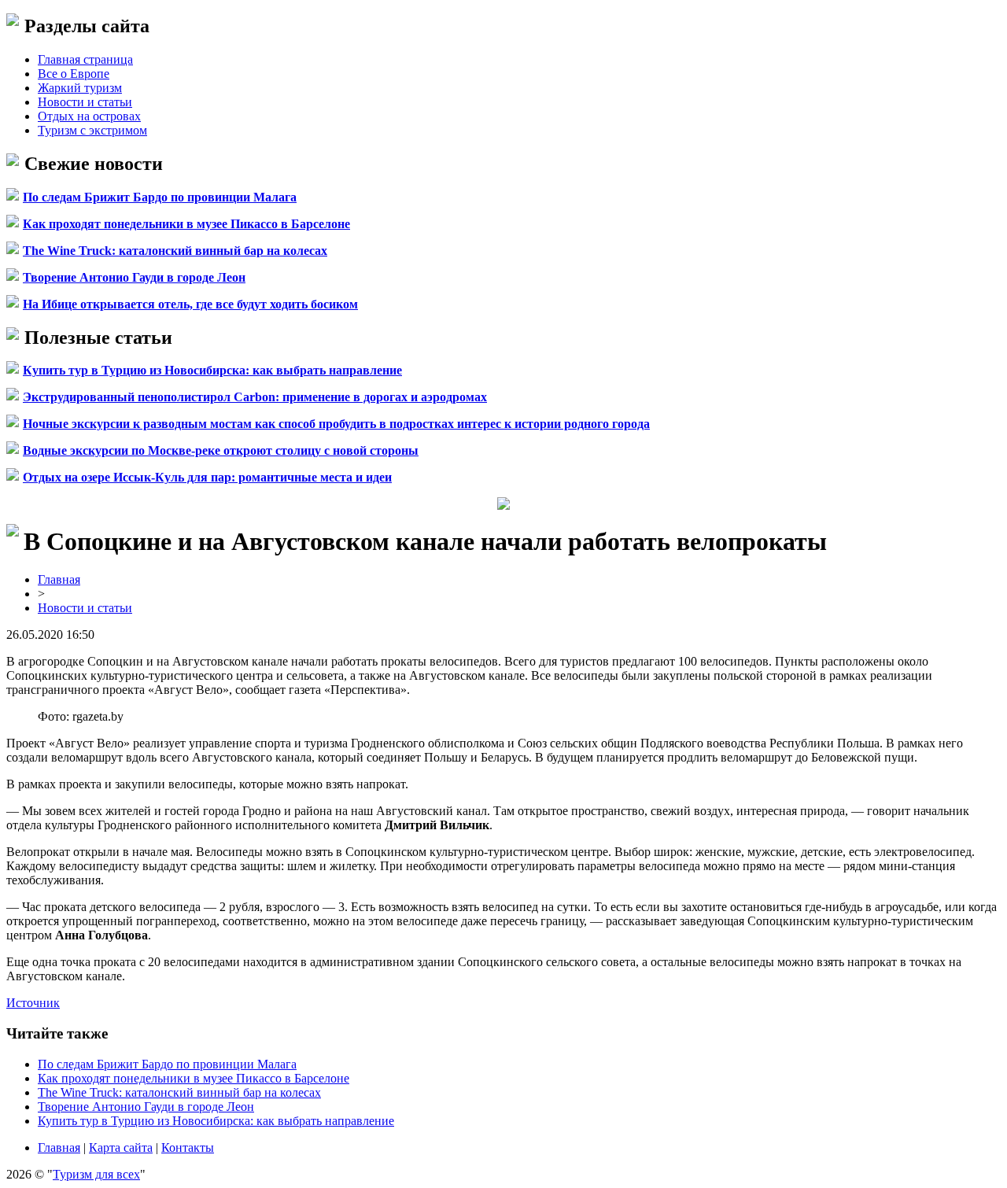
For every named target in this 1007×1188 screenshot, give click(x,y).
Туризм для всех (96, 1174)
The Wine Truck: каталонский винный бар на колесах (175, 250)
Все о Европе (73, 73)
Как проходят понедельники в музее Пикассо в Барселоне (186, 224)
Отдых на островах (89, 116)
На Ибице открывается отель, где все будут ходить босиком (190, 304)
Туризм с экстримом (92, 130)
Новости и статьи (85, 102)
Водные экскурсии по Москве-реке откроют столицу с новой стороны (221, 450)
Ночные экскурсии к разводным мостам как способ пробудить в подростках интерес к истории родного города (336, 423)
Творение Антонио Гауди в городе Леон (134, 277)
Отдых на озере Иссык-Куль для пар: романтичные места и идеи (207, 477)
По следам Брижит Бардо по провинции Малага (160, 197)
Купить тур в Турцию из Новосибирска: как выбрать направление (212, 370)
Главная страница (85, 59)
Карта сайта (121, 1147)
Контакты (187, 1147)
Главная (59, 579)
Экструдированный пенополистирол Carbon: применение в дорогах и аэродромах (255, 397)
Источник (33, 1002)
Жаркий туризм (80, 87)
